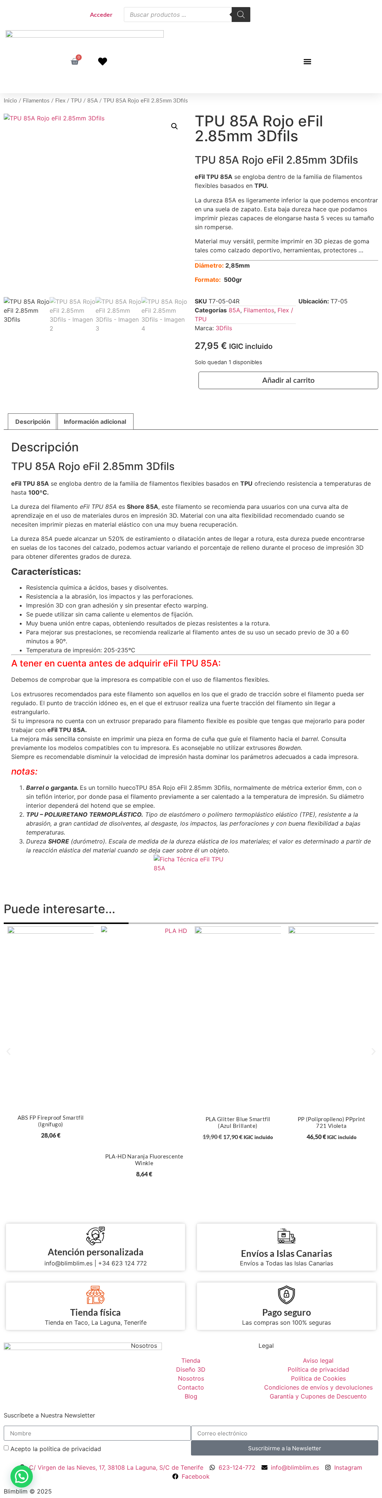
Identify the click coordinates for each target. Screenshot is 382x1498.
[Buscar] (241, 14)
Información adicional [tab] (95, 421)
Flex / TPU (68, 101)
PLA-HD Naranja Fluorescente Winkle (144, 1159)
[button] (307, 61)
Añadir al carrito (288, 380)
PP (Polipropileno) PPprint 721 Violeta (331, 1122)
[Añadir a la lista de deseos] (83, 934)
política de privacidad (70, 1449)
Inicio (10, 101)
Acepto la (55, 1449)
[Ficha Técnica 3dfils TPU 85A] (191, 864)
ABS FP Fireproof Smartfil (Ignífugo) (51, 1121)
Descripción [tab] (32, 421)
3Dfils (224, 328)
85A (92, 101)
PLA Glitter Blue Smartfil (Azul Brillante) (238, 1122)
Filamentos (36, 101)
